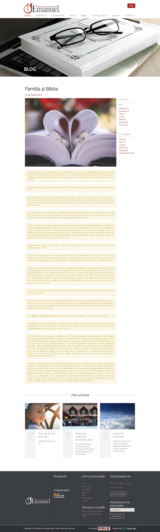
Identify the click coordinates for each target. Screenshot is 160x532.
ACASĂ (27, 16)
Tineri (122, 142)
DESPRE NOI (41, 16)
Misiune (123, 147)
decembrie (124, 108)
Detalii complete (118, 494)
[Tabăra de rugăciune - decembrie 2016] (80, 429)
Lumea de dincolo (126, 153)
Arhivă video (86, 486)
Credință (123, 150)
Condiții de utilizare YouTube (92, 511)
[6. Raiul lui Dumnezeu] (117, 429)
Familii (122, 139)
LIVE (131, 5)
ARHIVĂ (72, 16)
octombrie (124, 111)
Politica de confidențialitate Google (92, 515)
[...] (39, 444)
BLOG (83, 16)
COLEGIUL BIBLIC (99, 16)
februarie (123, 122)
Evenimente (86, 492)
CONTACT (129, 16)
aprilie (122, 119)
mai (121, 117)
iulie (121, 114)
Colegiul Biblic (87, 498)
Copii (122, 145)
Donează (116, 16)
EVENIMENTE (58, 16)
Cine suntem (86, 489)
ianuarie (123, 125)
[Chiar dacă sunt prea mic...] (42, 429)
